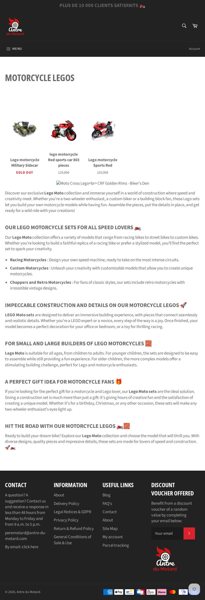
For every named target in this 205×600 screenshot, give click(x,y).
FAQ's (107, 504)
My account (112, 537)
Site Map (110, 529)
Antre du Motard (28, 591)
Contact (109, 512)
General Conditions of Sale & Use (72, 540)
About (59, 495)
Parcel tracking (115, 545)
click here (30, 547)
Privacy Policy (66, 520)
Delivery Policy (66, 504)
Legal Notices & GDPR (72, 512)
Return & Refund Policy (74, 529)
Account (194, 49)
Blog (106, 495)
